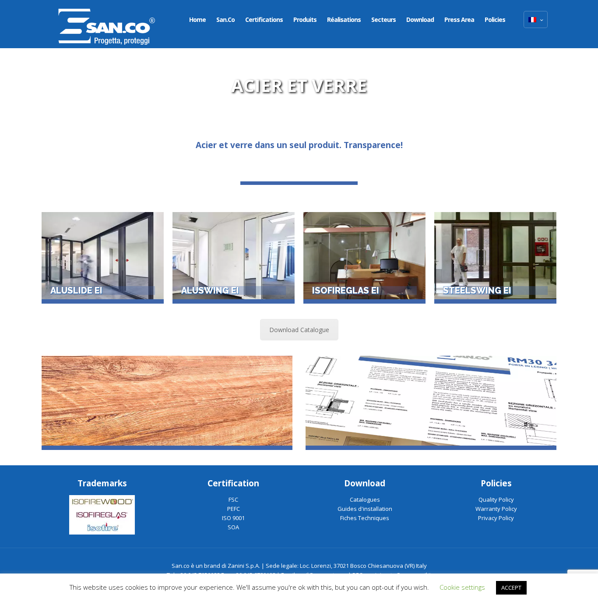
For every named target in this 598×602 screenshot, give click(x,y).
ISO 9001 (233, 518)
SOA (233, 527)
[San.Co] (106, 24)
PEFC (233, 509)
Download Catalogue (299, 330)
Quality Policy (496, 499)
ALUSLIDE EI (76, 290)
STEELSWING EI (477, 290)
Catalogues (365, 499)
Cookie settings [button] (462, 587)
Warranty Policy (496, 509)
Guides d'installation (365, 509)
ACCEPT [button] (511, 587)
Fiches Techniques (364, 518)
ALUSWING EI (210, 290)
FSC (233, 499)
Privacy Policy (496, 518)
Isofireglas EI (345, 290)
